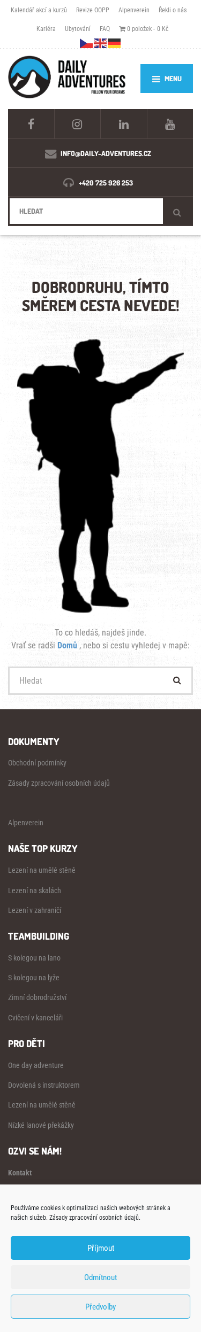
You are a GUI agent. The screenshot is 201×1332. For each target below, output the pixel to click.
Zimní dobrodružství (37, 997)
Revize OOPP (92, 10)
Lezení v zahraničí (34, 910)
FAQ (105, 29)
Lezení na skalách (34, 890)
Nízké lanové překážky (41, 1125)
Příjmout (100, 1248)
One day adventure (36, 1065)
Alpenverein (134, 10)
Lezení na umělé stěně (42, 870)
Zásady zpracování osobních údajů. (94, 1217)
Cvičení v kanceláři (35, 1017)
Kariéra (46, 29)
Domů (68, 645)
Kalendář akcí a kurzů (39, 10)
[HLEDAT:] (100, 211)
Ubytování (78, 29)
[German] (115, 42)
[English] (101, 42)
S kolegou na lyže (33, 977)
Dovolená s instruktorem (44, 1085)
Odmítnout (100, 1277)
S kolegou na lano (34, 958)
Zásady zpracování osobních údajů (59, 783)
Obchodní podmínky (37, 762)
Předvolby (100, 1307)
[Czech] (87, 42)
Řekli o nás (173, 10)
